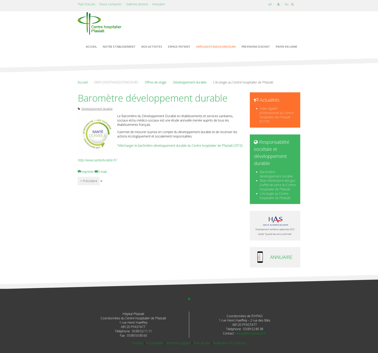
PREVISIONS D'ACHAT (256, 46)
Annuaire (158, 4)
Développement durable (190, 82)
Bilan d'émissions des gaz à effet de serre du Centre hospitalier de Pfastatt (278, 184)
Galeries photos (137, 4)
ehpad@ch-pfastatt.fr (251, 333)
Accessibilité (155, 343)
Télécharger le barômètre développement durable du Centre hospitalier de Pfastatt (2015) (180, 145)
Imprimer (88, 172)
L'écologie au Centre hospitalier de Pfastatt (275, 195)
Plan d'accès (86, 4)
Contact (138, 343)
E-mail (102, 172)
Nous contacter (110, 4)
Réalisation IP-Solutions (229, 343)
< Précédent (88, 181)
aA (270, 4)
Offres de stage (155, 82)
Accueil (83, 82)
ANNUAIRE (281, 257)
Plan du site (202, 343)
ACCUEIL (91, 46)
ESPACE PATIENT (179, 46)
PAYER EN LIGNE (286, 46)
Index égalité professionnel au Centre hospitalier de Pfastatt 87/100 (277, 115)
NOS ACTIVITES (151, 46)
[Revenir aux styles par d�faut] (278, 4)
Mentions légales (179, 343)
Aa (286, 4)
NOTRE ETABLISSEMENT (119, 46)
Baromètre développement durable (276, 174)
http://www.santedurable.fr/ (97, 160)
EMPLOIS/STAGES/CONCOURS (216, 46)
